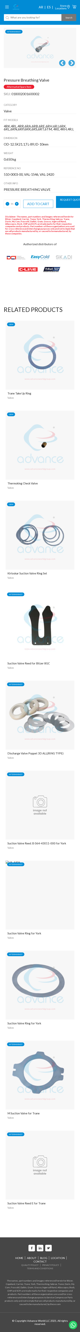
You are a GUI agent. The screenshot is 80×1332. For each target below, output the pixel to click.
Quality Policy (30, 1265)
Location (58, 1258)
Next (71, 63)
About (31, 1258)
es (49, 7)
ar (41, 7)
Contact (40, 1261)
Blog (43, 1258)
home (19, 1258)
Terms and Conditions (40, 1268)
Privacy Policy (50, 1265)
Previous (62, 63)
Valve (10, 397)
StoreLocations (61, 7)
